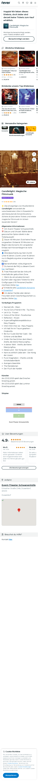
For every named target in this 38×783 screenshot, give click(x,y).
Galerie (32, 182)
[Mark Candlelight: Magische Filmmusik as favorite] (34, 160)
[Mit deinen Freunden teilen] (34, 154)
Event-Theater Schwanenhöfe (19, 485)
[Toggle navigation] (35, 3)
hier (3, 269)
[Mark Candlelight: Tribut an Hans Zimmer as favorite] (15, 53)
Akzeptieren (10, 775)
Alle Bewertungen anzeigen (19, 468)
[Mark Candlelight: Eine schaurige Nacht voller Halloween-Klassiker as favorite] (32, 53)
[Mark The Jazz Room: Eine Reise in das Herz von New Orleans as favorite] (15, 91)
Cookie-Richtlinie (12, 763)
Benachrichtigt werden (19, 39)
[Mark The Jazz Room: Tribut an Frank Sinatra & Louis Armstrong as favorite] (32, 91)
